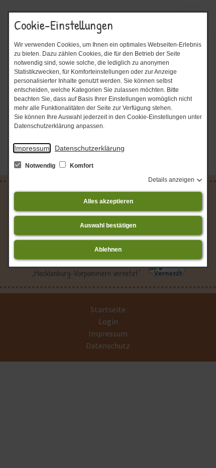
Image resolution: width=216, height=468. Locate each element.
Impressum (32, 148)
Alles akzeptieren (108, 201)
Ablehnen (108, 249)
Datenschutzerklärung (90, 148)
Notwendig (40, 165)
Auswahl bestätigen (108, 225)
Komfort (80, 165)
